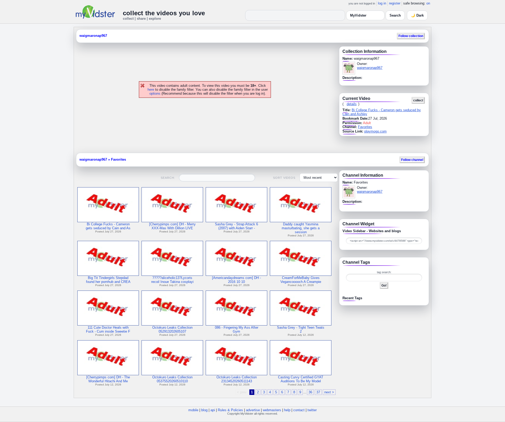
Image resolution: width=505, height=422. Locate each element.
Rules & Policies (230, 410)
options (154, 93)
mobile (193, 410)
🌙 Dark (417, 15)
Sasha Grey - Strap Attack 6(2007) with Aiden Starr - (236, 226)
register (394, 3)
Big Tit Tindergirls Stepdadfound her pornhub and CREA (108, 280)
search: (168, 177)
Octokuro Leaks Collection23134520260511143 (236, 379)
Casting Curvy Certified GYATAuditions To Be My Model (300, 379)
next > (329, 392)
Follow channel (412, 159)
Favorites (365, 127)
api (212, 410)
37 (318, 392)
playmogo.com (375, 131)
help (287, 410)
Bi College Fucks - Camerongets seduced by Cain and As (108, 226)
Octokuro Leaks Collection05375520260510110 (172, 379)
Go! (384, 285)
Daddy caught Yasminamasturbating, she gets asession (301, 228)
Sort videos (284, 177)
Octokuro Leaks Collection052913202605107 (172, 329)
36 (310, 392)
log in (382, 3)
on (428, 3)
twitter (312, 410)
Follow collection (410, 36)
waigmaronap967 (93, 36)
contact (299, 410)
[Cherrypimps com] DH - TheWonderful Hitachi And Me (108, 379)
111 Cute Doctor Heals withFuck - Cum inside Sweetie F (108, 329)
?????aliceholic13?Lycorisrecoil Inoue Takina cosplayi (172, 280)
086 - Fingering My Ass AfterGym (236, 329)
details (352, 104)
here (151, 89)
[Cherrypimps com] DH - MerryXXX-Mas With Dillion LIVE (172, 226)
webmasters (272, 410)
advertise (253, 410)
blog (204, 410)
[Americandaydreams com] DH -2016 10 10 (236, 280)
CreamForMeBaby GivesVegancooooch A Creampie (300, 280)
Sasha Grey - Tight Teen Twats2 (300, 329)
